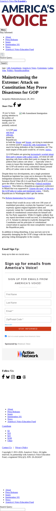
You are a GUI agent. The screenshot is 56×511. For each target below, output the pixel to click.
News (7, 47)
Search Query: (6, 57)
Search (4, 63)
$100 (9, 438)
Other (9, 441)
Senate (28, 142)
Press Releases (11, 39)
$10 (9, 433)
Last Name (11, 301)
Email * (9, 309)
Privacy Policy (21, 447)
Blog (27, 70)
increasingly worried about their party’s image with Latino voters (30, 155)
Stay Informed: (6, 32)
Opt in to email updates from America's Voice (24, 336)
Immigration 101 (12, 44)
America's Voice (13, 1)
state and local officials (11, 132)
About (8, 37)
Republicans (19, 70)
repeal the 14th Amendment (34, 145)
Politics (10, 70)
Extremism (42, 68)
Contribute (6, 426)
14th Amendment (14, 68)
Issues (8, 42)
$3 (8, 431)
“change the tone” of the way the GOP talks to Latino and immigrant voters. (28, 189)
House (18, 142)
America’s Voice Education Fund (19, 49)
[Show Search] (2, 54)
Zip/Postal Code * (14, 318)
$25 (9, 436)
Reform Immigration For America (20, 198)
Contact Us (7, 447)
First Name (11, 293)
